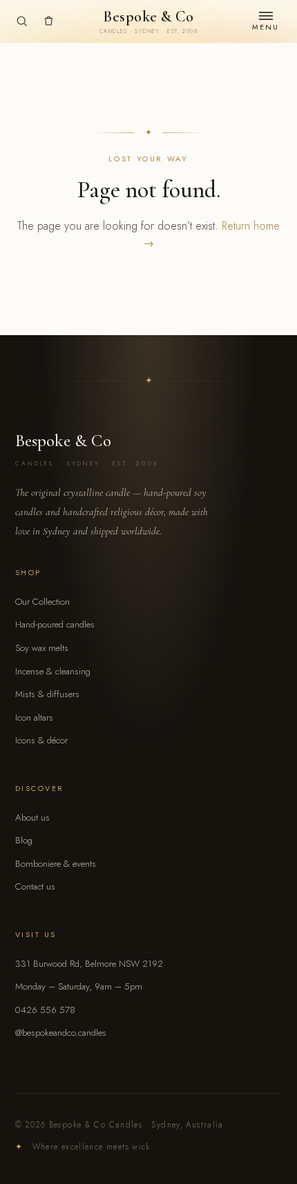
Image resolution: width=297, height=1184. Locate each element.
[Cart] (48, 21)
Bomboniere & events (55, 863)
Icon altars (34, 717)
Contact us (35, 886)
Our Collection (42, 601)
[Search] (21, 21)
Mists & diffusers (47, 694)
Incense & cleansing (52, 671)
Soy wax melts (41, 647)
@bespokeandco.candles (60, 1032)
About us (32, 817)
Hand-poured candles (55, 624)
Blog (23, 840)
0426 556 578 (45, 1009)
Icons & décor (41, 740)
